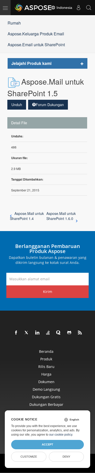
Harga (46, 374)
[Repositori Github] (69, 333)
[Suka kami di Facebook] (16, 333)
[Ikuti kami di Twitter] (27, 333)
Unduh (16, 104)
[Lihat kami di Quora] (58, 333)
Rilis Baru (46, 366)
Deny (66, 456)
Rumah (14, 23)
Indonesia (63, 8)
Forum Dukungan (50, 104)
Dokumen (46, 381)
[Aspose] (33, 7)
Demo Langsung (46, 389)
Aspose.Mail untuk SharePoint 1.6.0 (61, 216)
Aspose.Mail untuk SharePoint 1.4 (27, 216)
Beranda (46, 351)
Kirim (47, 291)
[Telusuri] (88, 7)
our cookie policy (60, 434)
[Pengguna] (78, 7)
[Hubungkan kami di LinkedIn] (37, 333)
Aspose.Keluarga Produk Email (36, 34)
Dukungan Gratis (46, 396)
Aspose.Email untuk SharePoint (36, 44)
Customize (29, 456)
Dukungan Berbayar (46, 404)
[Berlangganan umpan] (80, 333)
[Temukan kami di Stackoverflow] (48, 333)
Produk (46, 359)
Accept (47, 444)
